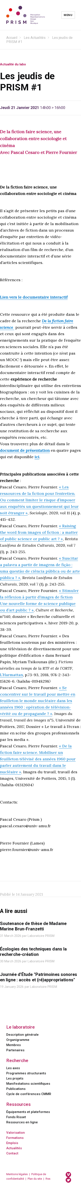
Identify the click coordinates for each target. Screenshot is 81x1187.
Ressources (18, 1104)
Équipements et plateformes (28, 1112)
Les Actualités (35, 38)
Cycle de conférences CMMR (28, 1094)
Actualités (14, 1148)
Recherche (17, 1060)
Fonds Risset (16, 1117)
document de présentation (25, 450)
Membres (13, 1045)
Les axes (13, 1068)
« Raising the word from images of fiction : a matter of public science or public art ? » (39, 532)
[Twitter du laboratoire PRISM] (68, 1179)
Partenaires (15, 1050)
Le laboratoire (20, 1027)
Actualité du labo (13, 64)
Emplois (12, 1143)
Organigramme (17, 1040)
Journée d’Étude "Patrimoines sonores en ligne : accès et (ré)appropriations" (38, 977)
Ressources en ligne (22, 1122)
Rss (48, 1178)
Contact (12, 1153)
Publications (15, 1089)
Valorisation (15, 1133)
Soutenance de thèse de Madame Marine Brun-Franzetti (33, 926)
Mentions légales (17, 1174)
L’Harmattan (11, 674)
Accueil (11, 38)
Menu (68, 15)
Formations (15, 1138)
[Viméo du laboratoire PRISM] (68, 1174)
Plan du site (35, 1178)
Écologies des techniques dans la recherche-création (33, 951)
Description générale (22, 1035)
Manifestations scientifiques (28, 1084)
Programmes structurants (26, 1073)
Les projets (14, 1078)
